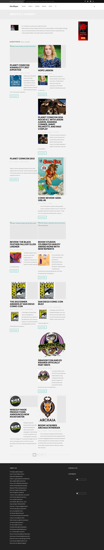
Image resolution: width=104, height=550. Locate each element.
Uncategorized (29, 309)
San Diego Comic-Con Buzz (50, 302)
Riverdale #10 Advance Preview (35, 2)
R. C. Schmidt (15, 72)
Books (24, 6)
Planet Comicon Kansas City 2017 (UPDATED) (19, 67)
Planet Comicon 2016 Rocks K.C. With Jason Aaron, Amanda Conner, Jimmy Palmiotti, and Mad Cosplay (50, 123)
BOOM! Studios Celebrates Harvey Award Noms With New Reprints (49, 245)
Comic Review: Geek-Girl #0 (49, 199)
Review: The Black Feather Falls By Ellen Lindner (23, 244)
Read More (14, 96)
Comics (30, 6)
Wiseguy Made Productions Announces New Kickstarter (19, 413)
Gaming (37, 6)
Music (50, 6)
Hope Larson (45, 70)
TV (55, 6)
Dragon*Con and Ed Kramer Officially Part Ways (50, 362)
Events (22, 72)
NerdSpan (14, 6)
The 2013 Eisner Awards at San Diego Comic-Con (22, 304)
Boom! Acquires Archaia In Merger (49, 426)
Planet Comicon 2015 (22, 158)
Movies (44, 6)
